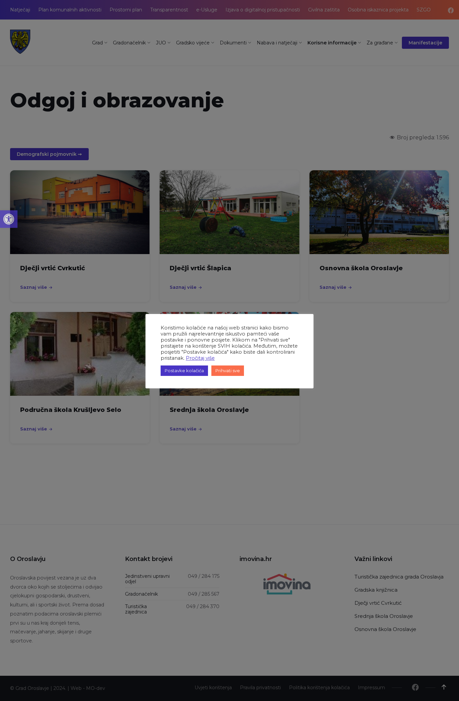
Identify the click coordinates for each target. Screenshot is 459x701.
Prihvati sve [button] (227, 370)
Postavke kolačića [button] (184, 370)
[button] (8, 219)
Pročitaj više (200, 358)
